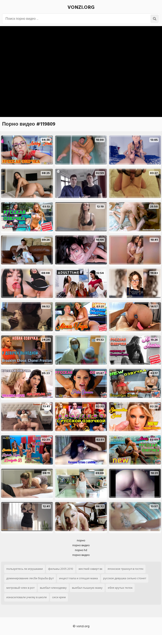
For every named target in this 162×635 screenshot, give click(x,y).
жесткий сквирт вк (90, 568)
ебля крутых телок (120, 587)
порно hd (81, 550)
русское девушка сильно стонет (124, 578)
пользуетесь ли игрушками (24, 568)
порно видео (81, 545)
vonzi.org (81, 7)
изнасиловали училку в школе (26, 597)
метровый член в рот (20, 587)
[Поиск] (154, 19)
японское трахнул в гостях (125, 568)
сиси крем (59, 597)
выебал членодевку (53, 587)
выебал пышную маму (87, 587)
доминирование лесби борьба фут (30, 578)
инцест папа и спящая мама (78, 578)
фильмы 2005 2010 (60, 568)
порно (81, 540)
